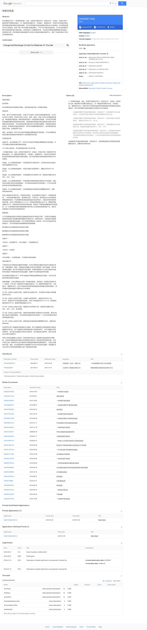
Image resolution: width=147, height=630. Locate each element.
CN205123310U (9, 449)
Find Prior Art (100, 27)
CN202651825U (9, 391)
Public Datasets (71, 627)
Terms (82, 627)
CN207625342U (9, 436)
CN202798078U (9, 409)
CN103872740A (9, 418)
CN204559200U (9, 476)
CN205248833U (9, 467)
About (47, 627)
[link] (7, 589)
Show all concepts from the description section (19, 613)
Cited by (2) (86, 83)
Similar (112, 27)
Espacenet (92, 88)
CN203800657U (9, 405)
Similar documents (106, 83)
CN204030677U (9, 423)
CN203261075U (9, 499)
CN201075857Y (9, 432)
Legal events (95, 83)
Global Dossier (101, 88)
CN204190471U (9, 445)
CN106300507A (9, 363)
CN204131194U (9, 454)
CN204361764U (9, 396)
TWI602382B (8, 368)
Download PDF (87, 27)
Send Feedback (58, 627)
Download (107, 581)
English (93, 33)
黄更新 (87, 36)
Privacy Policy (91, 627)
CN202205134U (9, 494)
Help (100, 627)
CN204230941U (9, 485)
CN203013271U (9, 490)
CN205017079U (9, 458)
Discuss (109, 88)
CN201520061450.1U (11, 520)
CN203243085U (9, 472)
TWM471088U (8, 481)
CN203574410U (9, 463)
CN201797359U (9, 414)
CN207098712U (9, 441)
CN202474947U (9, 400)
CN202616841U (9, 427)
